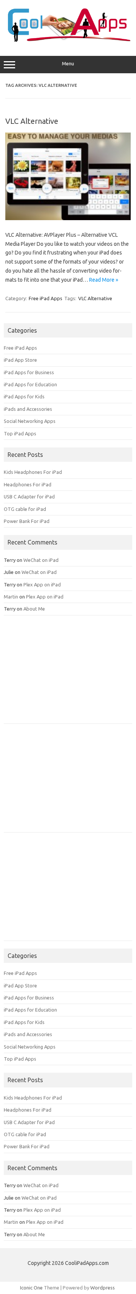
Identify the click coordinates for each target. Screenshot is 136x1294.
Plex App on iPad (42, 584)
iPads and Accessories (28, 409)
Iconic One (31, 1287)
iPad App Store (20, 359)
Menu (68, 63)
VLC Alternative (31, 121)
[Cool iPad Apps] (68, 40)
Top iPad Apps (20, 433)
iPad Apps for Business (29, 372)
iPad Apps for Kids (24, 396)
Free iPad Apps (45, 298)
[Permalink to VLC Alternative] (68, 218)
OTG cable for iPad (25, 509)
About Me (34, 608)
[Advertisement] (60, 672)
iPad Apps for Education (30, 384)
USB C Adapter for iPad (29, 496)
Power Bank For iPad (26, 521)
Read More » (103, 280)
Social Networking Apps (30, 421)
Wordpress (102, 1287)
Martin (11, 596)
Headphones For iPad (27, 484)
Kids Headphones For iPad (33, 472)
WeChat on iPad (41, 560)
